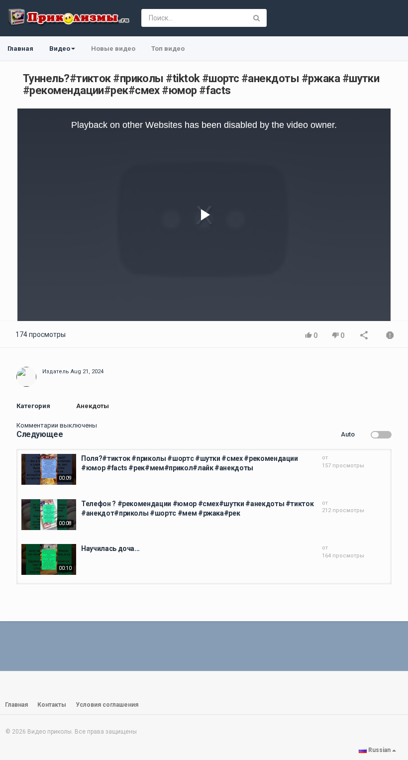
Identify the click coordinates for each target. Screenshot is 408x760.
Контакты (51, 704)
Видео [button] (59, 48)
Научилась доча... (110, 548)
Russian (379, 750)
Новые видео (113, 48)
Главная (20, 48)
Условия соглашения (107, 704)
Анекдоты (92, 406)
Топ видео (168, 48)
